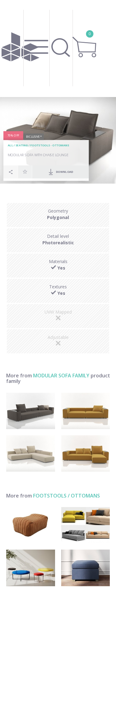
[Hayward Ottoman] (85, 568)
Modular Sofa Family (61, 375)
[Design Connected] (20, 48)
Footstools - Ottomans (49, 146)
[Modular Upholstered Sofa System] (85, 525)
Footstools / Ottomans (66, 495)
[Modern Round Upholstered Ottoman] (30, 568)
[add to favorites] (25, 171)
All (10, 146)
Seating (21, 146)
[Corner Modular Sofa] (30, 453)
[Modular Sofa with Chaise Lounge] (85, 453)
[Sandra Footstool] (30, 525)
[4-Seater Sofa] (30, 411)
